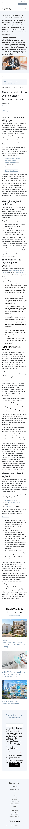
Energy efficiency (14, 803)
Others (14, 806)
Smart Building (14, 801)
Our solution (5, 517)
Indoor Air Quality (10, 161)
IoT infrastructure (14, 805)
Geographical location (11, 171)
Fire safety (14, 799)
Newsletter (23, 4)
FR (4, 76)
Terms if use (14, 813)
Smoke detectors (10, 500)
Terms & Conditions (14, 816)
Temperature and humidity (13, 158)
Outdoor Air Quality (11, 167)
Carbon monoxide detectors (13, 502)
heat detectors (20, 273)
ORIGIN (4, 106)
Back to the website (22, 2)
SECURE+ (5, 110)
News (10, 81)
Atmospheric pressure (11, 169)
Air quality (14, 798)
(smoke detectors (13, 271)
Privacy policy (14, 814)
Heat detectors (9, 506)
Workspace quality (10, 163)
